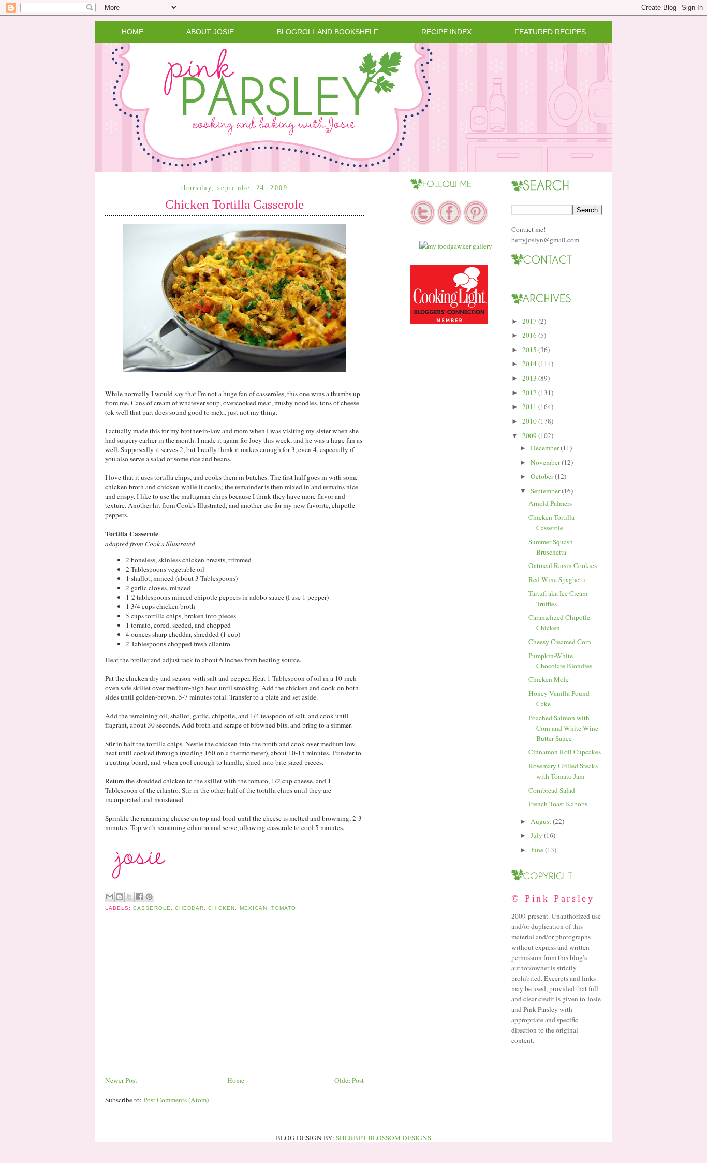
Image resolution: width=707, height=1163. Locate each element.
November (545, 462)
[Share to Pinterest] (149, 897)
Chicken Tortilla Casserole (234, 204)
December (545, 448)
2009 (529, 435)
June (537, 849)
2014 (529, 363)
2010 (529, 421)
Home (132, 31)
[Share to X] (129, 897)
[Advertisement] (182, 1001)
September (545, 491)
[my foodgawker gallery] (455, 246)
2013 (529, 378)
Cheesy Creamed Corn (559, 641)
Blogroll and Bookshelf (327, 31)
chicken (221, 908)
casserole (151, 908)
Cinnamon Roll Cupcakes (564, 752)
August (541, 821)
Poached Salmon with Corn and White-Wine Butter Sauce (563, 728)
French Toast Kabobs (557, 803)
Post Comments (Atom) (176, 1099)
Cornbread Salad (551, 790)
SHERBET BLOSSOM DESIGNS (383, 1137)
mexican (253, 908)
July (536, 835)
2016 (529, 335)
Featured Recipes (550, 31)
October (542, 476)
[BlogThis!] (119, 897)
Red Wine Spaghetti (556, 579)
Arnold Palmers (550, 503)
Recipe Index (446, 31)
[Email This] (110, 897)
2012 (529, 392)
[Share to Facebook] (139, 897)
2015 (529, 349)
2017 (529, 321)
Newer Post (121, 1080)
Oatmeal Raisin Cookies (562, 565)
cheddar (189, 908)
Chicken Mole (548, 679)
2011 (529, 406)
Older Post (349, 1080)
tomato (283, 908)
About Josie (210, 31)
